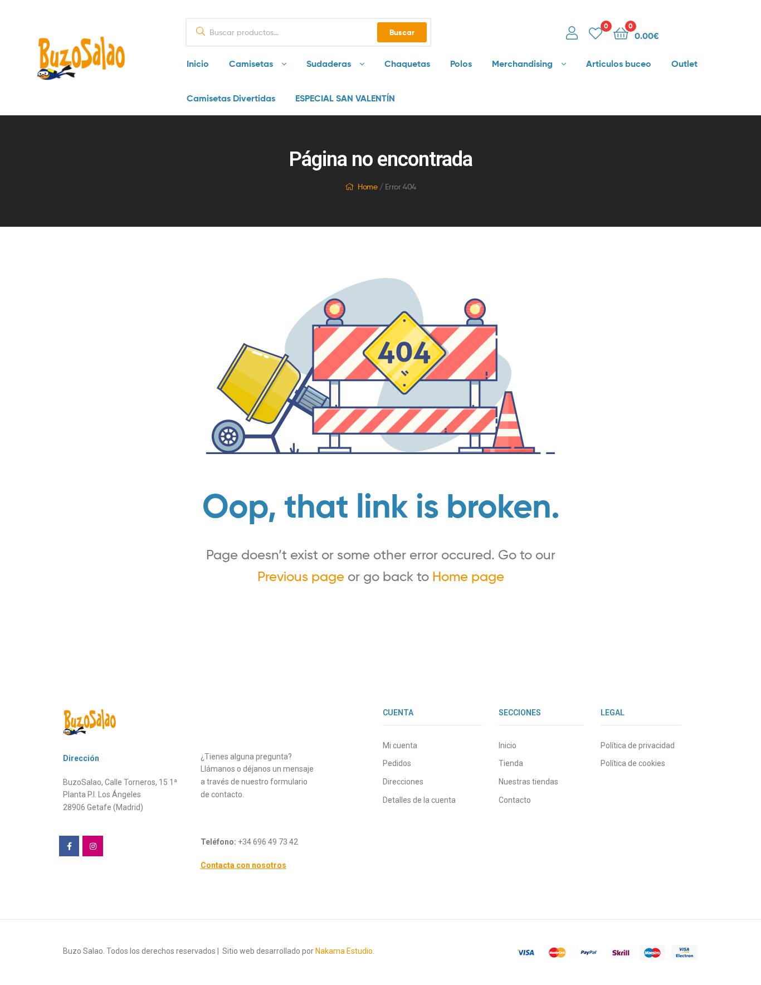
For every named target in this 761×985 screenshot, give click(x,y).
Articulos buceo (618, 63)
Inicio (198, 63)
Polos (461, 63)
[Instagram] (92, 846)
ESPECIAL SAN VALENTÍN (345, 98)
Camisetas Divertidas (231, 98)
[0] (595, 32)
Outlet (684, 63)
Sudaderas (328, 63)
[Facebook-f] (69, 846)
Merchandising (522, 63)
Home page (468, 576)
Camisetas (251, 63)
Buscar (401, 32)
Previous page (300, 576)
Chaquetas (407, 63)
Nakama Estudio (344, 951)
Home (367, 186)
